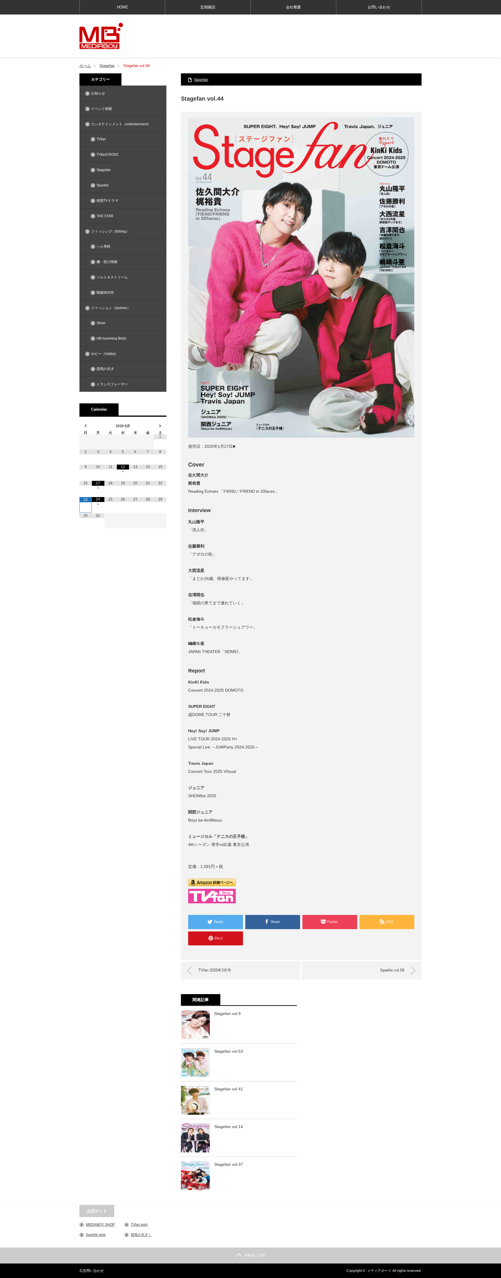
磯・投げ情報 (107, 262)
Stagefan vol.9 (227, 1013)
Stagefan (107, 66)
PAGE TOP (255, 1255)
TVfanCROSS (107, 155)
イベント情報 (101, 109)
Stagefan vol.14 (228, 1126)
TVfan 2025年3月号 (214, 970)
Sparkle (103, 185)
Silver (101, 323)
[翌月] (160, 426)
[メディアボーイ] (101, 35)
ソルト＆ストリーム (112, 277)
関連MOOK (105, 293)
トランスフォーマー (112, 384)
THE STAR (105, 216)
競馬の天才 (105, 369)
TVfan (101, 139)
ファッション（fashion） (110, 308)
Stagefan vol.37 (228, 1164)
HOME (122, 7)
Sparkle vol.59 (392, 970)
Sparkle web (96, 1235)
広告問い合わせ (91, 1271)
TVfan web (139, 1225)
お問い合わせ (379, 7)
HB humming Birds (111, 338)
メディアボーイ (379, 1271)
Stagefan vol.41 (228, 1089)
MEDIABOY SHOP (100, 1225)
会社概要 (293, 7)
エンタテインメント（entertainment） (121, 124)
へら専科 (103, 246)
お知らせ (98, 93)
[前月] (85, 426)
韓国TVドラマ (107, 201)
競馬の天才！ (141, 1235)
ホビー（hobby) (103, 354)
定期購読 (207, 7)
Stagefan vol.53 (228, 1051)
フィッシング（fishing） (110, 231)
